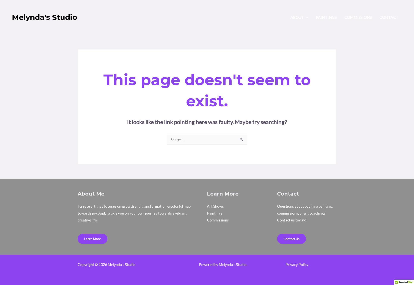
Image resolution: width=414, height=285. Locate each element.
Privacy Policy (296, 264)
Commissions (358, 17)
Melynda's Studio (44, 17)
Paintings (326, 17)
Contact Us (292, 239)
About (297, 17)
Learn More (92, 239)
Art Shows (215, 206)
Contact (389, 17)
